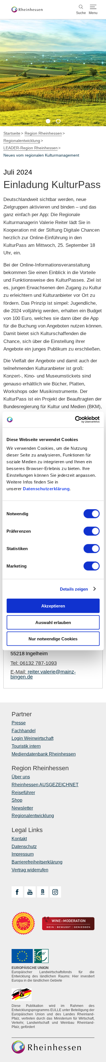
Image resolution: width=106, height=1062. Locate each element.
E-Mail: (43, 674)
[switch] (91, 531)
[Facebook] (17, 892)
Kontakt (19, 838)
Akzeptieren (53, 606)
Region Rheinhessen (40, 768)
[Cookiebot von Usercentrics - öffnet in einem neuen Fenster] (75, 419)
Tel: (33, 663)
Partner (22, 714)
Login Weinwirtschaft (32, 738)
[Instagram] (55, 892)
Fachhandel (24, 730)
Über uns (21, 776)
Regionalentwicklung (33, 815)
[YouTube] (30, 892)
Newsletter (22, 808)
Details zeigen (74, 588)
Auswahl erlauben (53, 622)
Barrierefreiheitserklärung (37, 862)
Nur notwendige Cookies (53, 638)
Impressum (23, 854)
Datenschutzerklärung (46, 488)
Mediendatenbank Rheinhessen (44, 754)
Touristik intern (26, 746)
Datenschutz (24, 846)
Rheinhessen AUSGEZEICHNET (45, 784)
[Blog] (42, 892)
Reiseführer (23, 792)
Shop (17, 800)
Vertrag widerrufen (30, 869)
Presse (19, 722)
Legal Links (27, 830)
